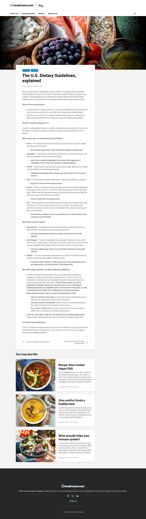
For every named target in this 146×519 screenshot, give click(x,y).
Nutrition (26, 70)
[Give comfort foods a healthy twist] (35, 410)
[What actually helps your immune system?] (35, 446)
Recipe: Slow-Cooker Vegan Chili (72, 366)
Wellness (41, 13)
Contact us (73, 501)
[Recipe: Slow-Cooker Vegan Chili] (35, 375)
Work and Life (52, 13)
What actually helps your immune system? (74, 437)
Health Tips (14, 13)
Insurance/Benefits (28, 13)
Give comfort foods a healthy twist (72, 402)
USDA (68, 92)
